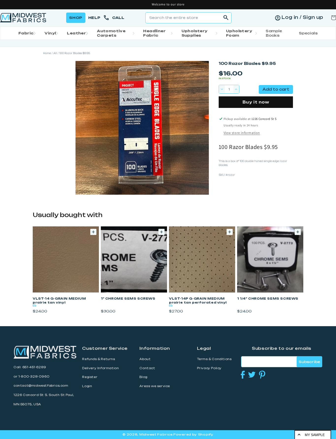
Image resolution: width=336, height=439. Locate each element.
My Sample (315, 435)
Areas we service (154, 386)
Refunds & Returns (98, 359)
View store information (242, 133)
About (145, 359)
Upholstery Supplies (195, 33)
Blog (143, 377)
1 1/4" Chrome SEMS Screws (267, 298)
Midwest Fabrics (156, 434)
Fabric (25, 33)
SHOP (75, 17)
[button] (26, 33)
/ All (54, 53)
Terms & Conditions (214, 359)
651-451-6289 (34, 367)
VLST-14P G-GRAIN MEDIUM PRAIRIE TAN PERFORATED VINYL (198, 300)
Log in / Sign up (302, 17)
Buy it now (256, 102)
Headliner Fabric (154, 33)
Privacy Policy (209, 368)
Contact (147, 368)
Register (89, 377)
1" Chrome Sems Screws (128, 298)
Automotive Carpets (111, 33)
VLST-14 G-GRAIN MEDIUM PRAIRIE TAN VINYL (59, 300)
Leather (76, 33)
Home (47, 53)
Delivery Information (100, 368)
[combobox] (188, 17)
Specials (308, 33)
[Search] (226, 17)
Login (87, 386)
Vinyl (50, 33)
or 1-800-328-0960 (31, 376)
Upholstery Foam (239, 33)
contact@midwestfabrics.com (41, 385)
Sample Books (274, 33)
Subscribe (309, 362)
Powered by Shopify (193, 434)
